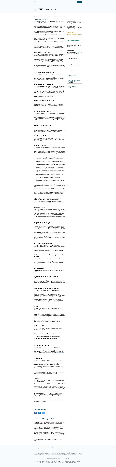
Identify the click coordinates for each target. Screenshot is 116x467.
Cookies (74, 462)
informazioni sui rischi (37, 454)
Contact (51, 461)
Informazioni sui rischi (48, 462)
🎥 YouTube (61, 461)
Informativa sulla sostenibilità (59, 462)
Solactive (58, 87)
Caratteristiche (37, 448)
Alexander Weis (43, 19)
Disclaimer (42, 462)
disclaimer (46, 454)
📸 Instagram (56, 461)
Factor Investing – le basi (72, 86)
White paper (45, 448)
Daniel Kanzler (37, 19)
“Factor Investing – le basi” (43, 217)
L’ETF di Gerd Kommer (72, 70)
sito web (51, 350)
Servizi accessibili (69, 462)
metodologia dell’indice (60, 352)
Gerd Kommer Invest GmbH (44, 461)
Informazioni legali (68, 461)
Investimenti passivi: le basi (72, 75)
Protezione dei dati (76, 461)
